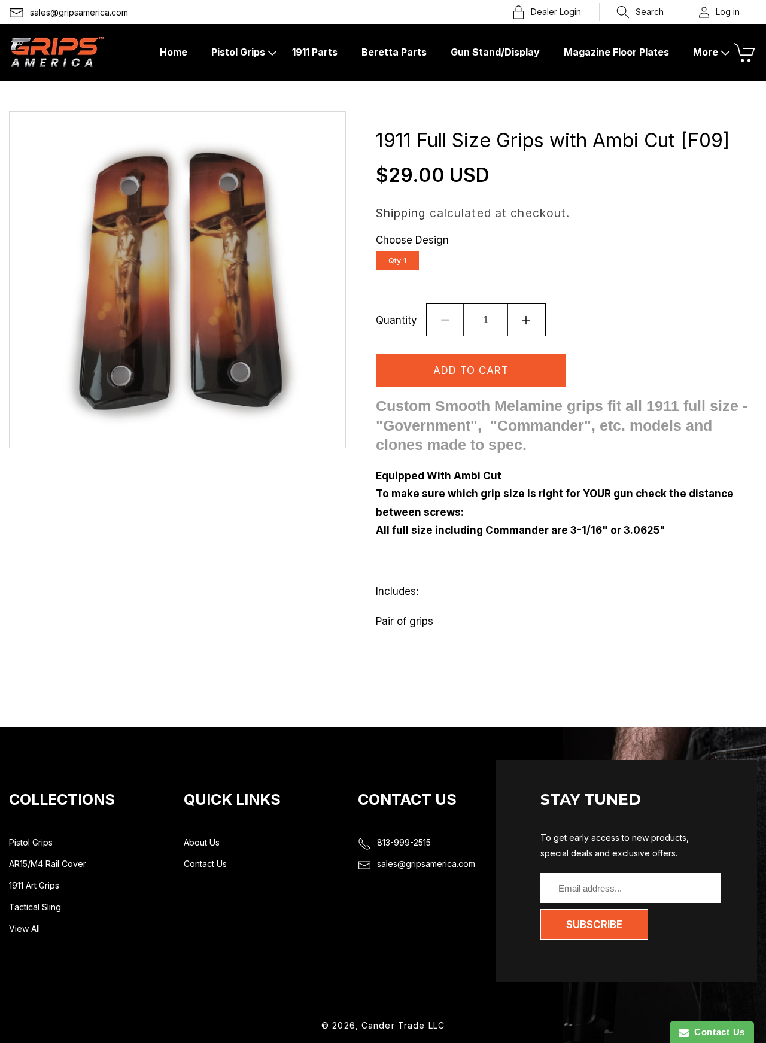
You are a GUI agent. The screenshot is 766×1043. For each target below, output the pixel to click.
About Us (202, 842)
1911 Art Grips (34, 885)
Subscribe (594, 925)
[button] (640, 12)
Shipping (401, 213)
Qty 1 (397, 260)
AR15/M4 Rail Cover (47, 864)
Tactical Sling (35, 907)
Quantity (396, 320)
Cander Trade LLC (403, 1025)
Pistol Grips (31, 842)
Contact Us (205, 864)
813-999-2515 (404, 842)
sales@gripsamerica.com (79, 12)
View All (24, 928)
